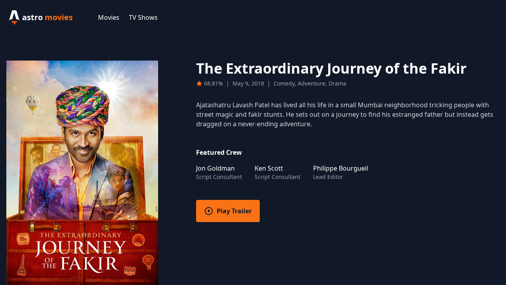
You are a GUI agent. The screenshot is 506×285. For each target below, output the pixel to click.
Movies (108, 17)
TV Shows (143, 17)
